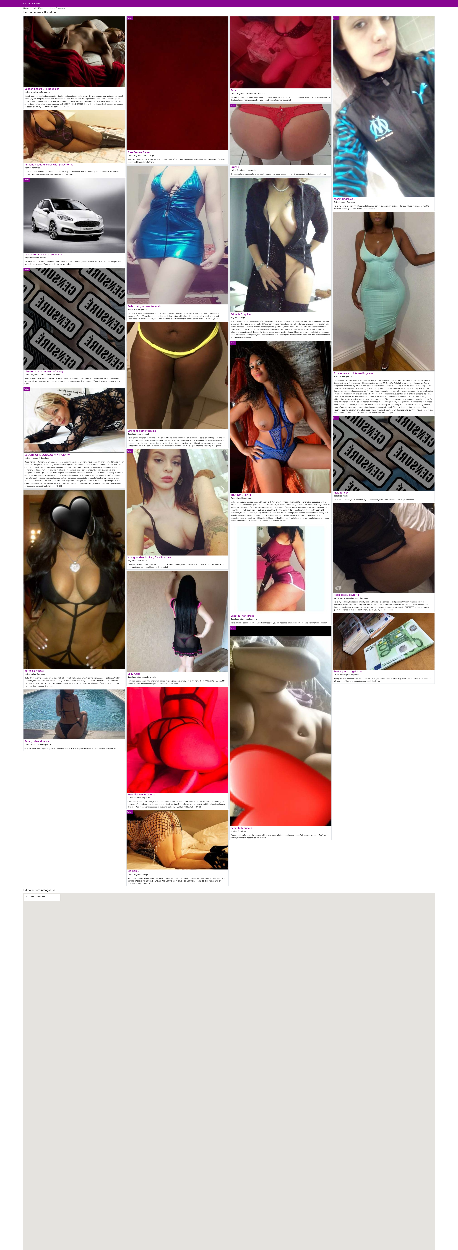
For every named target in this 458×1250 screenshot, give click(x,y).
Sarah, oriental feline (36, 741)
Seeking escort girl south (348, 671)
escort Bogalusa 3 (344, 198)
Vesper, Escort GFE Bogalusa (41, 88)
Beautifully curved (241, 828)
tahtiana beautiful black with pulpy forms (48, 164)
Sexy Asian (134, 673)
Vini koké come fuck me (142, 430)
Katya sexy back (34, 670)
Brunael (235, 166)
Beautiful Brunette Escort (143, 794)
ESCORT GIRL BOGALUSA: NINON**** (47, 454)
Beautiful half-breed (242, 615)
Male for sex (341, 492)
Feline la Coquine (241, 314)
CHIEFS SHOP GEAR (32, 3)
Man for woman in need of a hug (43, 371)
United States (38, 8)
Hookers (27, 8)
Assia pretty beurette (346, 594)
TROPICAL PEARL (241, 494)
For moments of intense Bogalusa (353, 373)
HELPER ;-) (134, 871)
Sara (233, 90)
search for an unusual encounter (43, 254)
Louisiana (51, 8)
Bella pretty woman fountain (144, 306)
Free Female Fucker (139, 152)
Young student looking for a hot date (149, 557)
